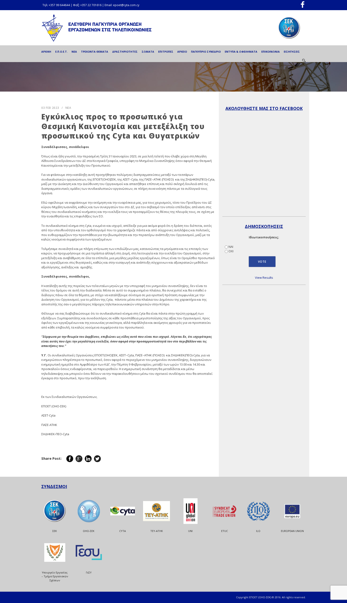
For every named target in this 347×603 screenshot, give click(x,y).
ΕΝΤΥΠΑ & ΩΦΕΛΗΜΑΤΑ (241, 51)
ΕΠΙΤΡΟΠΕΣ (165, 51)
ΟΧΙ (231, 251)
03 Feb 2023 (50, 108)
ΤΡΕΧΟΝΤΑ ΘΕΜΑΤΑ (94, 51)
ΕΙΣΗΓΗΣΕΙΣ (292, 51)
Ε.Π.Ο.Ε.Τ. (61, 51)
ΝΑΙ (231, 247)
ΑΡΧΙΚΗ (46, 51)
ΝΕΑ (74, 51)
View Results (264, 277)
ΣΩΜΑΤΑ (148, 51)
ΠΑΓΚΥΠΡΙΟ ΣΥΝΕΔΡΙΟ (206, 51)
